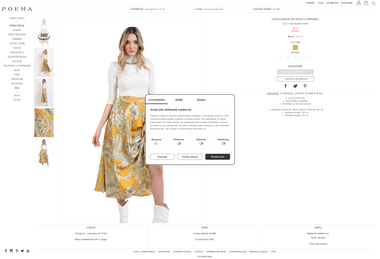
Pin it (305, 86)
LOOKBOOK (332, 3)
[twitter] (22, 251)
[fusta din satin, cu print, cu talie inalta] (44, 153)
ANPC (273, 252)
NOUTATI (17, 30)
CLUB (320, 3)
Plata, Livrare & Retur (144, 252)
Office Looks (17, 43)
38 (295, 58)
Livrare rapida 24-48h (204, 233)
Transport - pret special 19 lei (91, 233)
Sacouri (17, 61)
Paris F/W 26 (17, 25)
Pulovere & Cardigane (17, 66)
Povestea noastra (182, 252)
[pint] (17, 251)
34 (281, 58)
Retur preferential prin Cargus (91, 239)
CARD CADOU (17, 18)
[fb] (6, 251)
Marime (295, 52)
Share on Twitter (295, 86)
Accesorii (17, 83)
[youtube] (28, 251)
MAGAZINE (347, 3)
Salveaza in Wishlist (296, 79)
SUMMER (17, 39)
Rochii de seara (17, 57)
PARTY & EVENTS (17, 34)
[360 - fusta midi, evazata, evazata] (44, 63)
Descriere (273, 93)
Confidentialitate (238, 252)
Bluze (17, 70)
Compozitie (286, 93)
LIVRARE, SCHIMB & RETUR (309, 93)
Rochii (17, 48)
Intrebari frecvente (216, 252)
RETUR (17, 100)
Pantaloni (17, 79)
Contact (199, 252)
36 (288, 58)
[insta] (11, 251)
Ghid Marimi (164, 252)
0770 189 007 (318, 238)
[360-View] (44, 33)
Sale (17, 88)
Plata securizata (318, 244)
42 (309, 58)
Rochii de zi (17, 52)
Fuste (17, 74)
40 (302, 58)
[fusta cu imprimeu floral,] (44, 123)
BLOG (17, 95)
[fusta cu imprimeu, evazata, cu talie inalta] (44, 93)
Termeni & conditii (259, 252)
